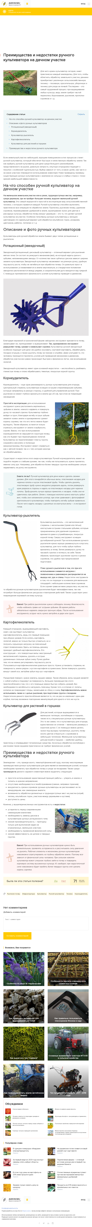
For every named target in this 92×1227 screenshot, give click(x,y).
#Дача (19, 11)
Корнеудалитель (19, 131)
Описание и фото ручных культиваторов (28, 123)
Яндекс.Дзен (26, 1211)
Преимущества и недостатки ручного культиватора (33, 148)
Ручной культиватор (56, 894)
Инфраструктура (28, 894)
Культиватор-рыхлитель (22, 135)
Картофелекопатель (20, 139)
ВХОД (83, 4)
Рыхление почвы (13, 894)
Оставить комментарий (17, 936)
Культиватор (42, 894)
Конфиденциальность (10, 1208)
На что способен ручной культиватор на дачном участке (35, 119)
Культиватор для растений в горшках (28, 143)
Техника (69, 894)
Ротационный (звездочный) (24, 127)
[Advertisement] (46, 32)
